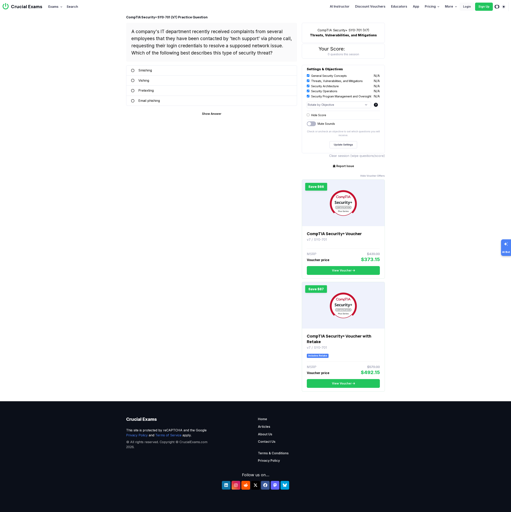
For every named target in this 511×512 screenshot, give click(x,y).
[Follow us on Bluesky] (284, 485)
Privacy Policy (137, 435)
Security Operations (324, 91)
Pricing (430, 6)
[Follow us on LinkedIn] (226, 485)
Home (262, 419)
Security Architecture (325, 86)
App (416, 6)
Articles (264, 427)
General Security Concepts (329, 75)
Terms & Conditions (273, 453)
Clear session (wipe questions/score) (357, 156)
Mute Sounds (326, 123)
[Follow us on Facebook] (265, 485)
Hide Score (318, 115)
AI (340, 6)
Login (467, 6)
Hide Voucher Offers (372, 175)
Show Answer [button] (211, 113)
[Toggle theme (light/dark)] (503, 6)
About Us (265, 434)
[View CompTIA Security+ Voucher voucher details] (343, 203)
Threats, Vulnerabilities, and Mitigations (337, 81)
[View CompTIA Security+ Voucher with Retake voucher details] (343, 305)
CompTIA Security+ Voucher (334, 233)
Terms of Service (168, 435)
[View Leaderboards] (497, 6)
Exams (53, 7)
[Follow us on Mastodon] (275, 485)
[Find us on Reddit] (245, 485)
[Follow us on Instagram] (236, 485)
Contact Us (266, 442)
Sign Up (483, 6)
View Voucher (342, 270)
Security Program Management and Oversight (341, 96)
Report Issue (345, 166)
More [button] (449, 6)
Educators (399, 6)
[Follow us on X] (255, 485)
